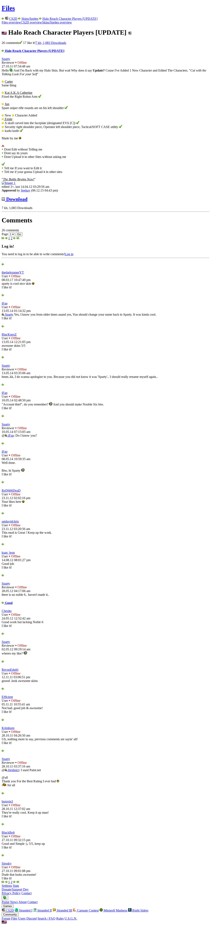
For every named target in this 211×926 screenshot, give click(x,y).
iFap (4, 303)
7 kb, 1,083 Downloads (50, 43)
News (14, 902)
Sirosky (7, 863)
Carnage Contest (87, 910)
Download (16, 199)
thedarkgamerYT (13, 272)
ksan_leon (8, 552)
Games (7, 906)
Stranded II (44, 910)
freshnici (13, 770)
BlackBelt (8, 832)
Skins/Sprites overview (57, 22)
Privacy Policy (11, 893)
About (22, 902)
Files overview (11, 22)
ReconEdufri (10, 669)
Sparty (6, 59)
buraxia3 (7, 801)
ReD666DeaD (11, 490)
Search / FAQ (46, 918)
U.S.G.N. (70, 918)
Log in (69, 254)
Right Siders (139, 910)
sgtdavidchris (10, 521)
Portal (5, 902)
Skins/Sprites (29, 18)
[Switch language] (4, 922)
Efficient (7, 697)
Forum (6, 918)
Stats (16, 885)
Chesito (7, 611)
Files (8, 8)
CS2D (13, 18)
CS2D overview (31, 22)
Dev (26, 889)
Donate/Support (12, 889)
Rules (60, 918)
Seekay (25, 190)
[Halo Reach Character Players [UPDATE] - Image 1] (8, 183)
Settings (7, 885)
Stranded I (25, 910)
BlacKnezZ (9, 334)
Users (22, 918)
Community (10, 914)
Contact (26, 893)
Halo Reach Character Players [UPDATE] (69, 18)
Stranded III (64, 910)
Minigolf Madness (115, 910)
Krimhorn (8, 728)
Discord (31, 918)
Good (8, 603)
